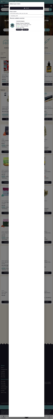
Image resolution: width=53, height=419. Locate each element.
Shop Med (25, 29)
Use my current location (17, 18)
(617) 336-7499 (20, 27)
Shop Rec (19, 29)
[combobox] (25, 16)
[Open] (42, 15)
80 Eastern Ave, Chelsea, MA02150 (23, 24)
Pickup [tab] (27, 8)
